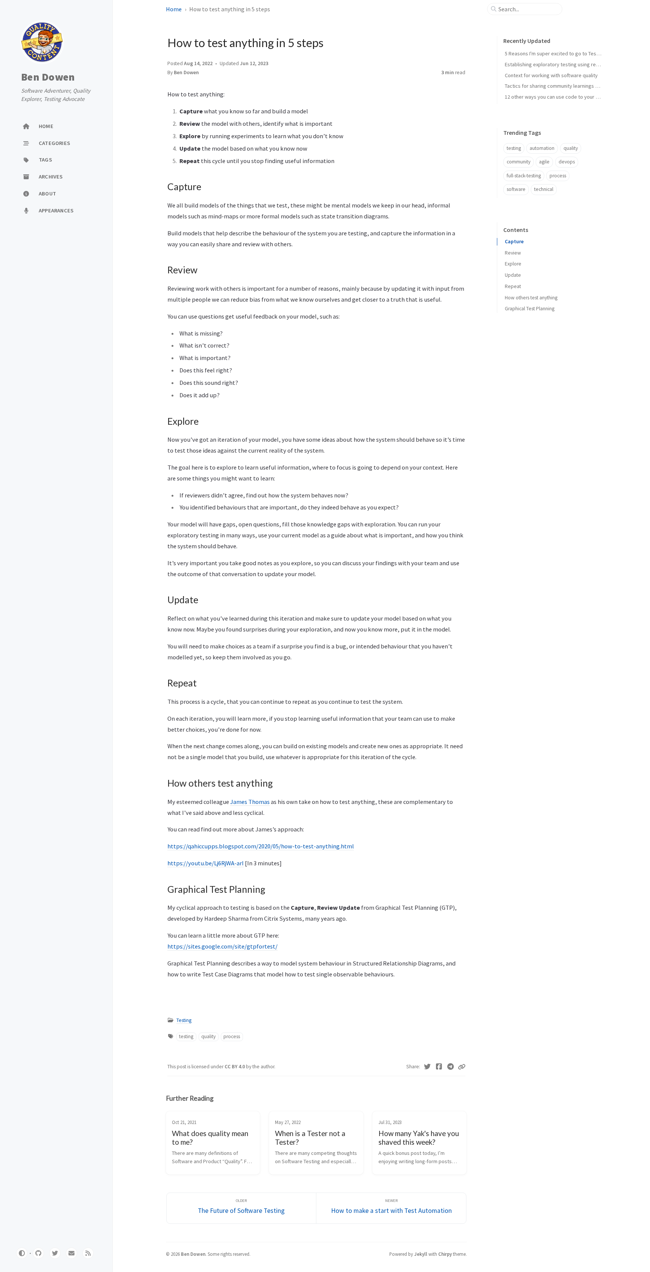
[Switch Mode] (22, 1253)
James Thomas (250, 801)
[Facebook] (439, 1067)
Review (513, 253)
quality (208, 1036)
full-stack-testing (524, 175)
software (516, 189)
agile (544, 162)
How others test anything (531, 297)
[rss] (88, 1253)
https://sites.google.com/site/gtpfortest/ (222, 946)
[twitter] (55, 1253)
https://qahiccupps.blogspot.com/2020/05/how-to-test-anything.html (260, 846)
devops (567, 162)
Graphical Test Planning (529, 308)
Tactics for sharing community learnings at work (558, 85)
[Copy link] (461, 1067)
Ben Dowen (48, 77)
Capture (514, 241)
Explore (513, 264)
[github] (38, 1253)
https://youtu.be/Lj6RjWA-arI (205, 863)
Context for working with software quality (551, 75)
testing (186, 1036)
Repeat (513, 286)
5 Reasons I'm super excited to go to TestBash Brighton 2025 (573, 53)
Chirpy (445, 1254)
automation (542, 148)
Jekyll (420, 1254)
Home (174, 9)
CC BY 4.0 (235, 1066)
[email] (71, 1253)
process (231, 1036)
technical (543, 189)
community (518, 162)
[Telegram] (450, 1067)
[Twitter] (427, 1067)
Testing (183, 1020)
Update (513, 275)
